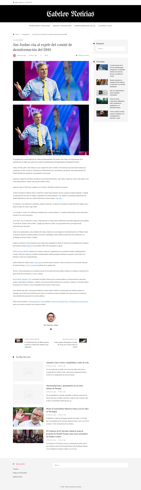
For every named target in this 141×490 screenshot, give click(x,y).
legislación (30, 246)
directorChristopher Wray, (60, 301)
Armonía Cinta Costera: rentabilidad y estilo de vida (67, 362)
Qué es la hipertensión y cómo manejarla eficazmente (117, 93)
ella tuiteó (59, 198)
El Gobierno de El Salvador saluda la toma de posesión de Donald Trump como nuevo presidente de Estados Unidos (67, 434)
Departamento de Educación (79, 301)
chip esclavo (38, 262)
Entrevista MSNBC (23, 251)
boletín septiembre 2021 (24, 279)
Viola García (30, 265)
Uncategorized (18, 40)
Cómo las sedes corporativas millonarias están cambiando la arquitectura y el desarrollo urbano (117, 103)
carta (22, 221)
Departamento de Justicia (37, 301)
